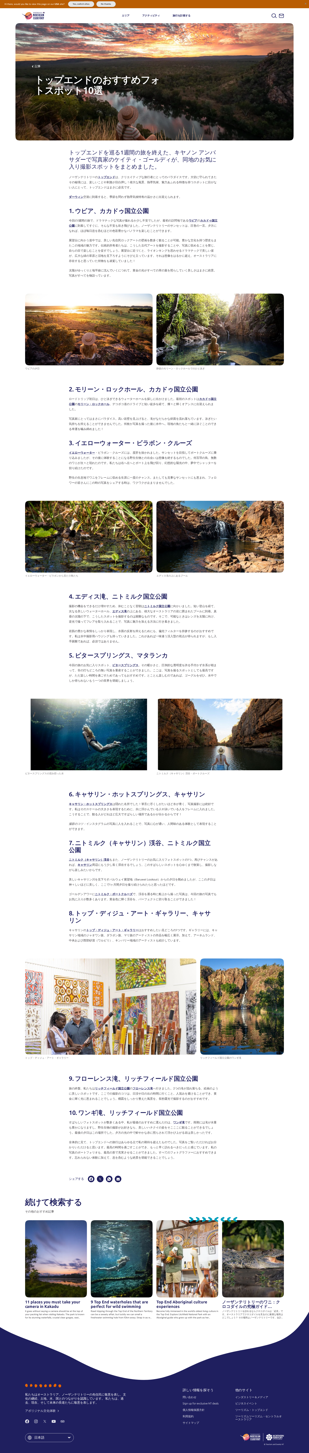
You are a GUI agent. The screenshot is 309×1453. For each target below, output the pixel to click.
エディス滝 (119, 611)
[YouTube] (54, 1421)
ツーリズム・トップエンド (251, 1409)
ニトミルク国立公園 (157, 606)
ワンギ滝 (179, 1122)
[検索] (274, 15)
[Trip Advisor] (63, 1421)
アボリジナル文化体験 (40, 1411)
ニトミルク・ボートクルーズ (114, 894)
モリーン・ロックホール (93, 404)
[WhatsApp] (109, 1179)
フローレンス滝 (143, 1088)
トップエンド (106, 177)
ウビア (193, 220)
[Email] (118, 1179)
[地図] (33, 15)
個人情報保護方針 (194, 1409)
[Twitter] (45, 1421)
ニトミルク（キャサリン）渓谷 (89, 860)
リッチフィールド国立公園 (112, 1088)
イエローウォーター (82, 453)
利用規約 (188, 1416)
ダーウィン (76, 197)
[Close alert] (305, 3)
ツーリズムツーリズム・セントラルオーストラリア (258, 1418)
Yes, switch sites (81, 4)
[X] (100, 1179)
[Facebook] (91, 1179)
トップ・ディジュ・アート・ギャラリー (112, 930)
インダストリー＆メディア (251, 1397)
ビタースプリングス (125, 665)
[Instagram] (36, 1421)
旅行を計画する (181, 15)
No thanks (106, 4)
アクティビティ (151, 15)
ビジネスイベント (246, 1403)
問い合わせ (189, 1397)
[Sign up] (281, 16)
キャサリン (85, 865)
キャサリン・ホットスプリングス (90, 804)
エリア (125, 15)
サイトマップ (191, 1422)
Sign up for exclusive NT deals (201, 1403)
